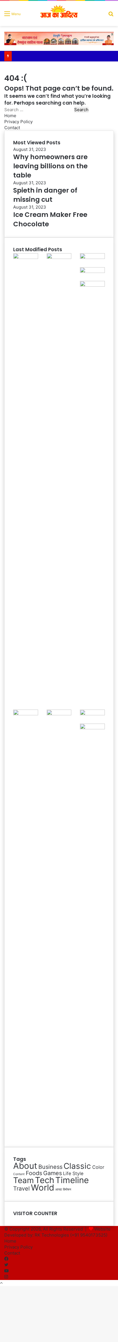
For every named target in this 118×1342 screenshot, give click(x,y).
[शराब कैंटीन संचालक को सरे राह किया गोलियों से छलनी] (92, 285)
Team (23, 1180)
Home (10, 115)
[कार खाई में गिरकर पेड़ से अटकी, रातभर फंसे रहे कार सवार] (25, 257)
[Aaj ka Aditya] (59, 13)
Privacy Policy (18, 121)
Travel (21, 1188)
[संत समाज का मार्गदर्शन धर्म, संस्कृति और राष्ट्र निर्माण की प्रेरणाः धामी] (59, 713)
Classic (77, 1166)
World (42, 1188)
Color (98, 1167)
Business (50, 1166)
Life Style (73, 1173)
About (25, 1166)
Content (19, 1174)
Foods (34, 1173)
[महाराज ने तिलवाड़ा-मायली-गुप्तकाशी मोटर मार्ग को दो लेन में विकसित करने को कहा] (92, 727)
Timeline (72, 1180)
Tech (44, 1180)
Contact (12, 127)
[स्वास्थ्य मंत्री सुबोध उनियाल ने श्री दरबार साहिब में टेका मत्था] (92, 271)
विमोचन (67, 1189)
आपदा (58, 1189)
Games (52, 1173)
